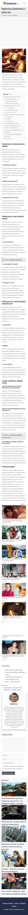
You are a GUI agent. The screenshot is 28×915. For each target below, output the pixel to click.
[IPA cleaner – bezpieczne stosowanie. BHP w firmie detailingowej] (14, 859)
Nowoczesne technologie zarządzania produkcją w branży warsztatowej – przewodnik (13, 846)
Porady (5, 685)
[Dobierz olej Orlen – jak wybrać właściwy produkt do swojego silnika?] (14, 812)
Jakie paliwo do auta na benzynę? (13, 677)
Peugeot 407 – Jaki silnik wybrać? (12, 689)
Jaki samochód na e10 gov (12, 679)
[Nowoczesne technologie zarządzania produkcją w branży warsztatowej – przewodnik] (14, 834)
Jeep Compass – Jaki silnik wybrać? (13, 687)
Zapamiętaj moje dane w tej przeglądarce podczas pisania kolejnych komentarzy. (13, 767)
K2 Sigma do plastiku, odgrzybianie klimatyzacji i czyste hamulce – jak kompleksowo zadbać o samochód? (12, 801)
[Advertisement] (14, 31)
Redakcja (14, 906)
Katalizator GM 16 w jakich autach (14, 670)
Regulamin (22, 903)
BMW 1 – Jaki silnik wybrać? (12, 681)
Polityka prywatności (8, 903)
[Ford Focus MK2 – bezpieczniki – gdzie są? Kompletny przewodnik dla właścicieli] (14, 881)
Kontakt (17, 903)
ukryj (11, 94)
